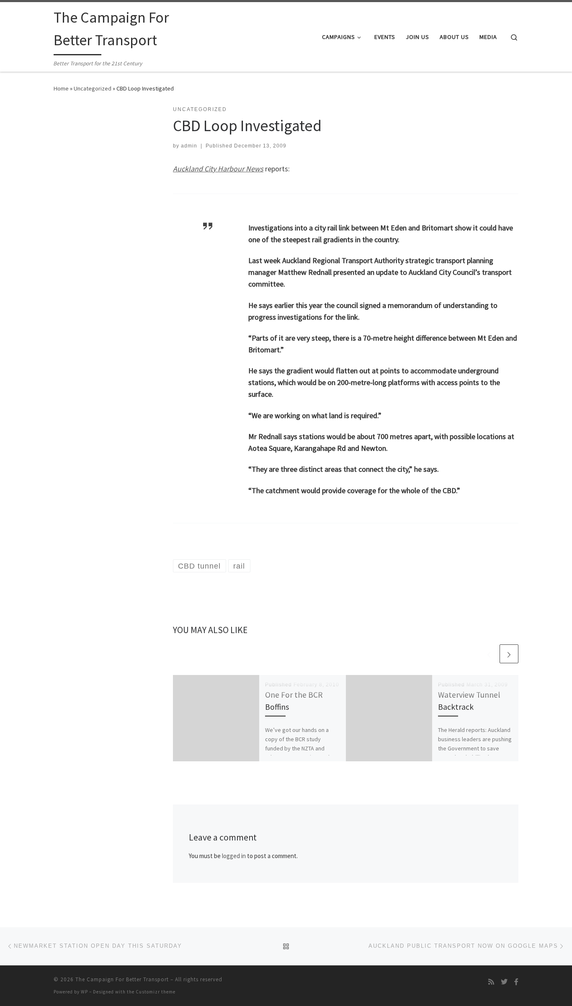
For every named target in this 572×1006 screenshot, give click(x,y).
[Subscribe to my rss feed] (491, 982)
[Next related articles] (509, 653)
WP (84, 992)
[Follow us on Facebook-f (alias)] (516, 982)
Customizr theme (155, 992)
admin (189, 146)
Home (61, 88)
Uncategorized (92, 88)
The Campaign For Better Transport (122, 979)
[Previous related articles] (488, 653)
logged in (234, 856)
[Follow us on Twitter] (504, 982)
